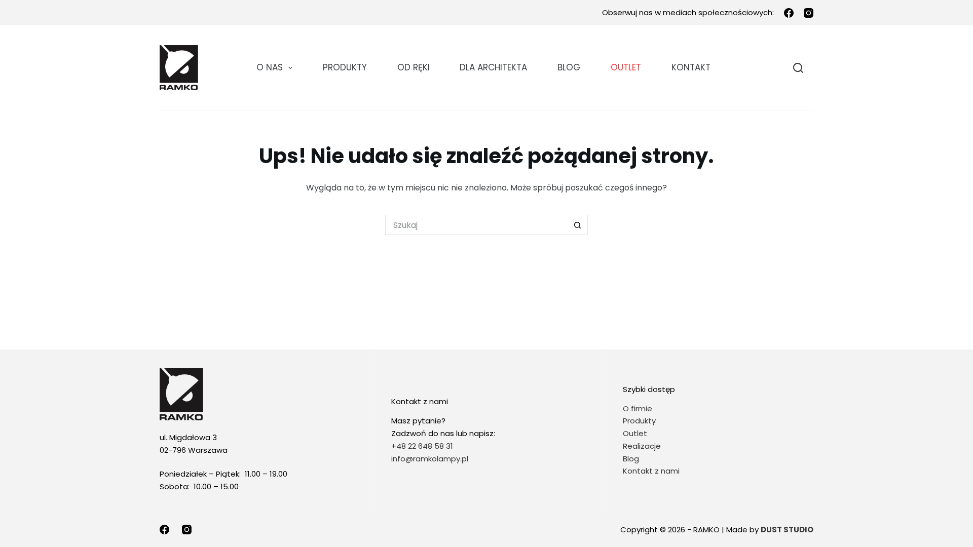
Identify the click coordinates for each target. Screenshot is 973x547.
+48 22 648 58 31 (422, 446)
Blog (568, 67)
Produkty (345, 67)
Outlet (636, 433)
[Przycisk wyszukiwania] (578, 225)
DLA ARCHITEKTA (493, 67)
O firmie (637, 408)
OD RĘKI (413, 67)
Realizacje (642, 446)
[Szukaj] (798, 68)
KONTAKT (690, 67)
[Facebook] (789, 13)
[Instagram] (808, 13)
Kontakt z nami (651, 470)
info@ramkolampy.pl (429, 458)
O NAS (269, 67)
